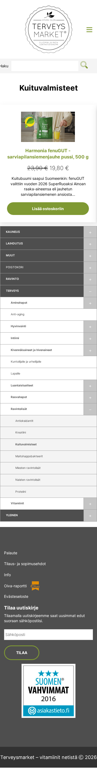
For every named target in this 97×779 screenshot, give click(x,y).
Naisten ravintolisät (27, 480)
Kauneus (13, 232)
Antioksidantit (24, 421)
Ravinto (12, 279)
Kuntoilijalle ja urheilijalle (26, 361)
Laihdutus (14, 243)
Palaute (10, 553)
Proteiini (20, 491)
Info (7, 574)
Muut (10, 255)
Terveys (12, 291)
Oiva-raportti (15, 586)
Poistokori (14, 267)
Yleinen (12, 515)
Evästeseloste (16, 596)
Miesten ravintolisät (28, 468)
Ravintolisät (19, 409)
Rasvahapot (19, 397)
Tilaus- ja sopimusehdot (25, 563)
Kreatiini (20, 432)
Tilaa (21, 652)
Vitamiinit (17, 503)
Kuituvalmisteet (26, 444)
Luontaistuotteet (22, 385)
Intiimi (15, 338)
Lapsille (15, 373)
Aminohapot (19, 302)
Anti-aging (17, 314)
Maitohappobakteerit (29, 456)
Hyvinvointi (18, 326)
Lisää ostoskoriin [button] (48, 208)
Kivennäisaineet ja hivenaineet (31, 350)
